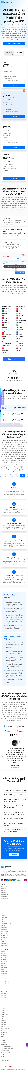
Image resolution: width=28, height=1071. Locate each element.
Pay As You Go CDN (5, 1052)
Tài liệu (2, 1054)
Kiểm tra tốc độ (13, 359)
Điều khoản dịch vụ (5, 1050)
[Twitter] (2, 1066)
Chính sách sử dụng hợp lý (7, 1048)
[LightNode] (6, 2)
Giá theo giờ (9, 53)
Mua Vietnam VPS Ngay (14, 43)
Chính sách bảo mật (5, 1046)
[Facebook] (5, 1066)
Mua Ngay (14, 850)
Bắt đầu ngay (14, 85)
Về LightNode (4, 1042)
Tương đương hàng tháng (18, 53)
